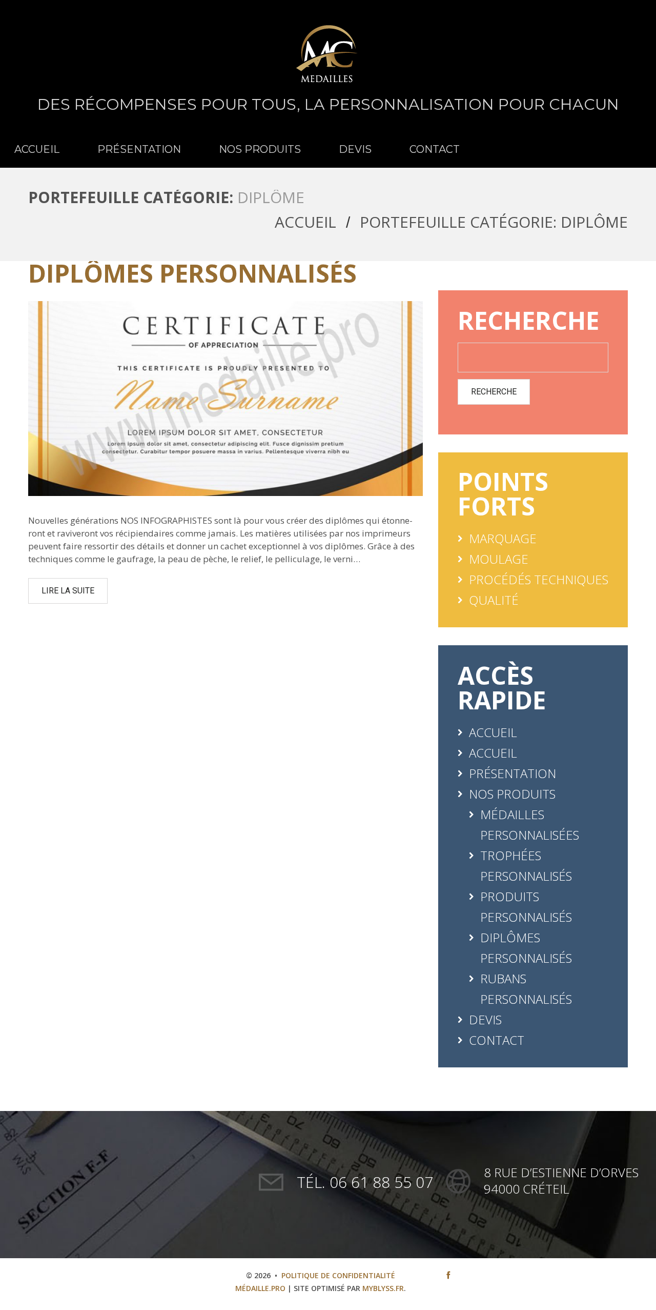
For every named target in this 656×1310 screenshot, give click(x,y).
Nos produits (260, 149)
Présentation (139, 149)
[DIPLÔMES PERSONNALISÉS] (225, 398)
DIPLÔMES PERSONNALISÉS (192, 273)
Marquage (503, 538)
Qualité (494, 599)
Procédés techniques (538, 579)
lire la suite (68, 591)
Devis (355, 149)
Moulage (498, 558)
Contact (434, 149)
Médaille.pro (260, 1288)
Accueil (36, 149)
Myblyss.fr (383, 1288)
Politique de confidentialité (338, 1275)
